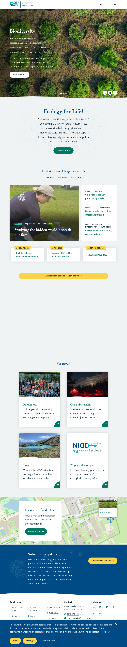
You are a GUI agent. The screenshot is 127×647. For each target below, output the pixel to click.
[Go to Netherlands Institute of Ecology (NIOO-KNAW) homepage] (14, 3)
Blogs (26, 465)
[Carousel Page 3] (66, 93)
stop (110, 93)
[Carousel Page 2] (63, 93)
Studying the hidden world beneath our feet (43, 232)
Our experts (30, 404)
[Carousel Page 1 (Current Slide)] (61, 93)
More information (47, 640)
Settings (30, 640)
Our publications (80, 404)
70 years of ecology (81, 465)
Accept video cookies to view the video (63, 275)
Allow (15, 640)
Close (116, 624)
